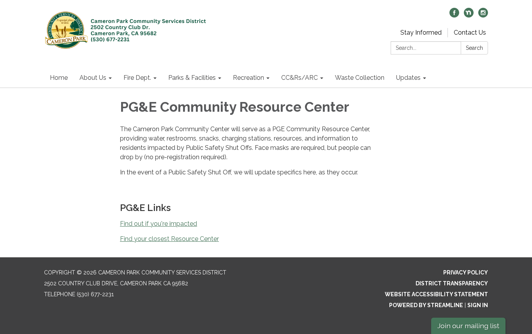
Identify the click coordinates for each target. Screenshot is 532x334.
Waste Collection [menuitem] (359, 77)
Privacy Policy (465, 272)
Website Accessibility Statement (436, 294)
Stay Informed (421, 32)
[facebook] (454, 15)
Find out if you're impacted (158, 223)
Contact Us (470, 32)
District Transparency (452, 283)
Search (474, 48)
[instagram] (483, 15)
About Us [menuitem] (92, 77)
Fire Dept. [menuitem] (137, 77)
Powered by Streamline (426, 305)
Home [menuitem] (59, 77)
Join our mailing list (468, 326)
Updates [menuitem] (408, 77)
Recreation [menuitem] (248, 77)
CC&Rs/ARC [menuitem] (299, 77)
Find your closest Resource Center (169, 239)
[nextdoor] (469, 15)
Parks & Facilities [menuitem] (192, 77)
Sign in (477, 305)
